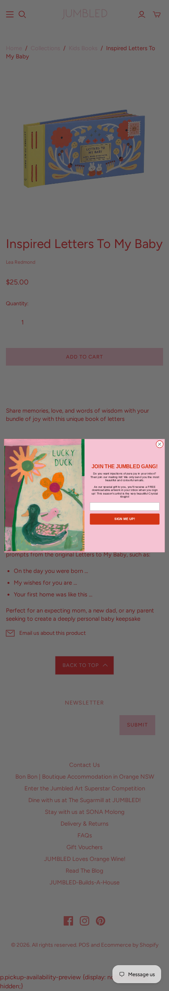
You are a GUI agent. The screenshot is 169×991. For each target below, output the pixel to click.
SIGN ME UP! (124, 519)
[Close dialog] (159, 443)
